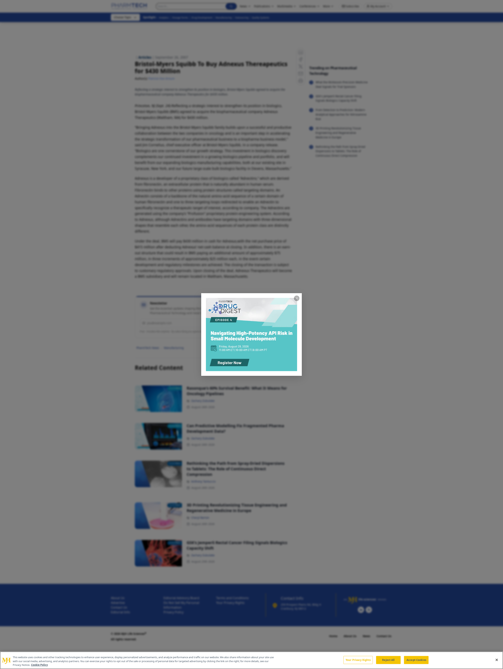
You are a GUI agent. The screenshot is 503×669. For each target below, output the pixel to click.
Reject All (388, 660)
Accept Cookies (416, 660)
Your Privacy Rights (358, 660)
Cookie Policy (39, 665)
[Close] (496, 659)
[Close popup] (296, 298)
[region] (251, 660)
